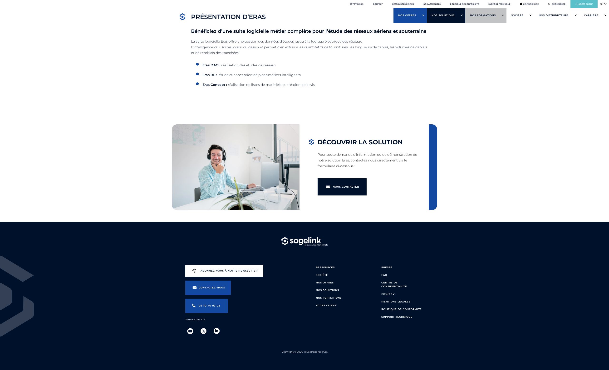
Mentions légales (395, 301)
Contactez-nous (212, 287)
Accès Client (326, 305)
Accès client (586, 4)
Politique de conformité (464, 4)
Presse (386, 267)
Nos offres (407, 15)
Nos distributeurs (554, 15)
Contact (378, 4)
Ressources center (403, 4)
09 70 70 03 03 (356, 4)
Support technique (499, 4)
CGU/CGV (388, 294)
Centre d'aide (531, 4)
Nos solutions (443, 15)
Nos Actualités (432, 4)
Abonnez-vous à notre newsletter (229, 270)
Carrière (591, 15)
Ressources (325, 267)
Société (517, 15)
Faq (384, 275)
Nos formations (483, 15)
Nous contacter (346, 186)
